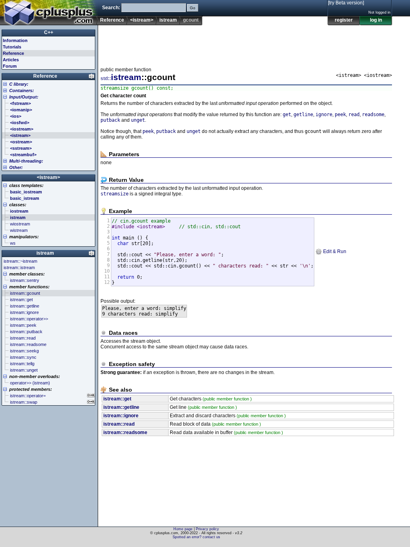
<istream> (141, 20)
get (287, 114)
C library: (18, 84)
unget (138, 120)
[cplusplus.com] (49, 13)
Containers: (21, 90)
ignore (324, 114)
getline (303, 114)
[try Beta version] (346, 3)
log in (376, 20)
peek (340, 114)
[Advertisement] (246, 44)
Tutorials (12, 46)
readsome (373, 114)
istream (168, 20)
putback (110, 120)
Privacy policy (207, 529)
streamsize (114, 194)
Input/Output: (23, 97)
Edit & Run (334, 251)
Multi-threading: (26, 161)
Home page (183, 529)
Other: (16, 167)
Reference (112, 20)
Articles (11, 59)
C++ (48, 32)
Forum (10, 66)
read (354, 114)
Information (15, 40)
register (344, 20)
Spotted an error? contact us (196, 537)
